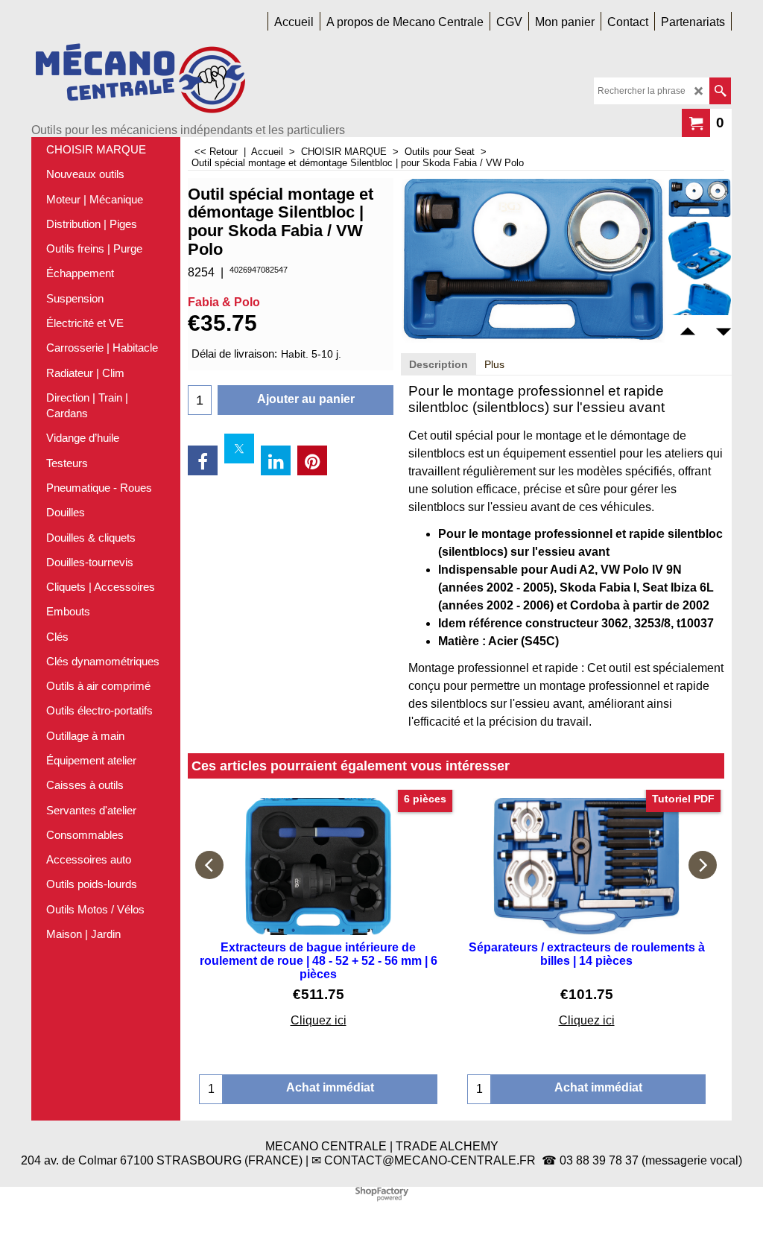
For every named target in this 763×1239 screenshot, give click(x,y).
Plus (494, 364)
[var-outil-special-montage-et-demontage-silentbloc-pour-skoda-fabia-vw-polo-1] (699, 250)
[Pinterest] (312, 460)
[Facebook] (203, 460)
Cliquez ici (318, 1020)
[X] (239, 448)
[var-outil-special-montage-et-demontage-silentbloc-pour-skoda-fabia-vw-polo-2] (699, 312)
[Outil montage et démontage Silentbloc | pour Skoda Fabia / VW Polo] (699, 198)
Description (438, 364)
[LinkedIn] (276, 460)
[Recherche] (720, 90)
